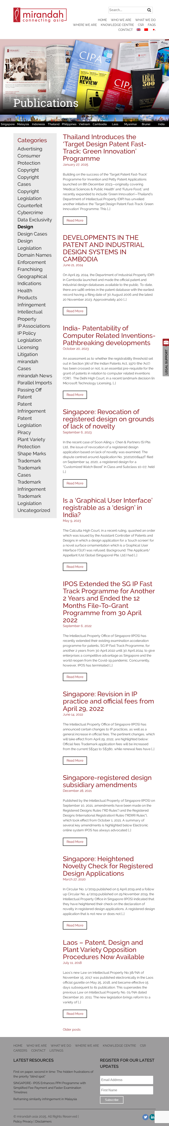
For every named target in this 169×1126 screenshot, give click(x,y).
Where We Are (85, 25)
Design (25, 226)
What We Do (145, 20)
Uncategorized (34, 510)
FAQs (152, 25)
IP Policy (27, 333)
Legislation (29, 340)
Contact (125, 30)
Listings (56, 1050)
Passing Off (30, 390)
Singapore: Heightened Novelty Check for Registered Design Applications (108, 866)
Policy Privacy (23, 1121)
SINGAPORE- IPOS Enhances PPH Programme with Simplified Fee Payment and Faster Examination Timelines (49, 1087)
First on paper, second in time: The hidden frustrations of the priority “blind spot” (53, 1074)
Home (102, 20)
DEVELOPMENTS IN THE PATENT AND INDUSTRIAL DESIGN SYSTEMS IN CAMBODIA (103, 248)
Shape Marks (32, 453)
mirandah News (35, 375)
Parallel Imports (35, 382)
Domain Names (35, 255)
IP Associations (34, 326)
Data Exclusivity (35, 219)
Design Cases (32, 234)
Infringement (32, 304)
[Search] (149, 10)
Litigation (28, 354)
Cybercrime (30, 212)
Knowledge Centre (117, 25)
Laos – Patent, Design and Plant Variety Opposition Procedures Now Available (103, 950)
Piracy (24, 432)
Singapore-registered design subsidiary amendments (107, 781)
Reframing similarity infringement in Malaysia (45, 1099)
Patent (25, 397)
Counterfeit (30, 205)
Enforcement (32, 262)
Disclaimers (43, 1121)
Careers (20, 1050)
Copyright (28, 170)
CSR (141, 25)
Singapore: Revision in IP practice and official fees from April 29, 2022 (108, 701)
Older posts (72, 1029)
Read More (75, 220)
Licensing (28, 347)
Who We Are (121, 20)
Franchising (30, 269)
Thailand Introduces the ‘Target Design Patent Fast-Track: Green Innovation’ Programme (105, 147)
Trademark (29, 460)
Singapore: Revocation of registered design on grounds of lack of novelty (108, 419)
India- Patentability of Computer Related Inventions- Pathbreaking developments (109, 335)
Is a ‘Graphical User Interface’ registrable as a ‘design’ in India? (107, 508)
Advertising (30, 148)
